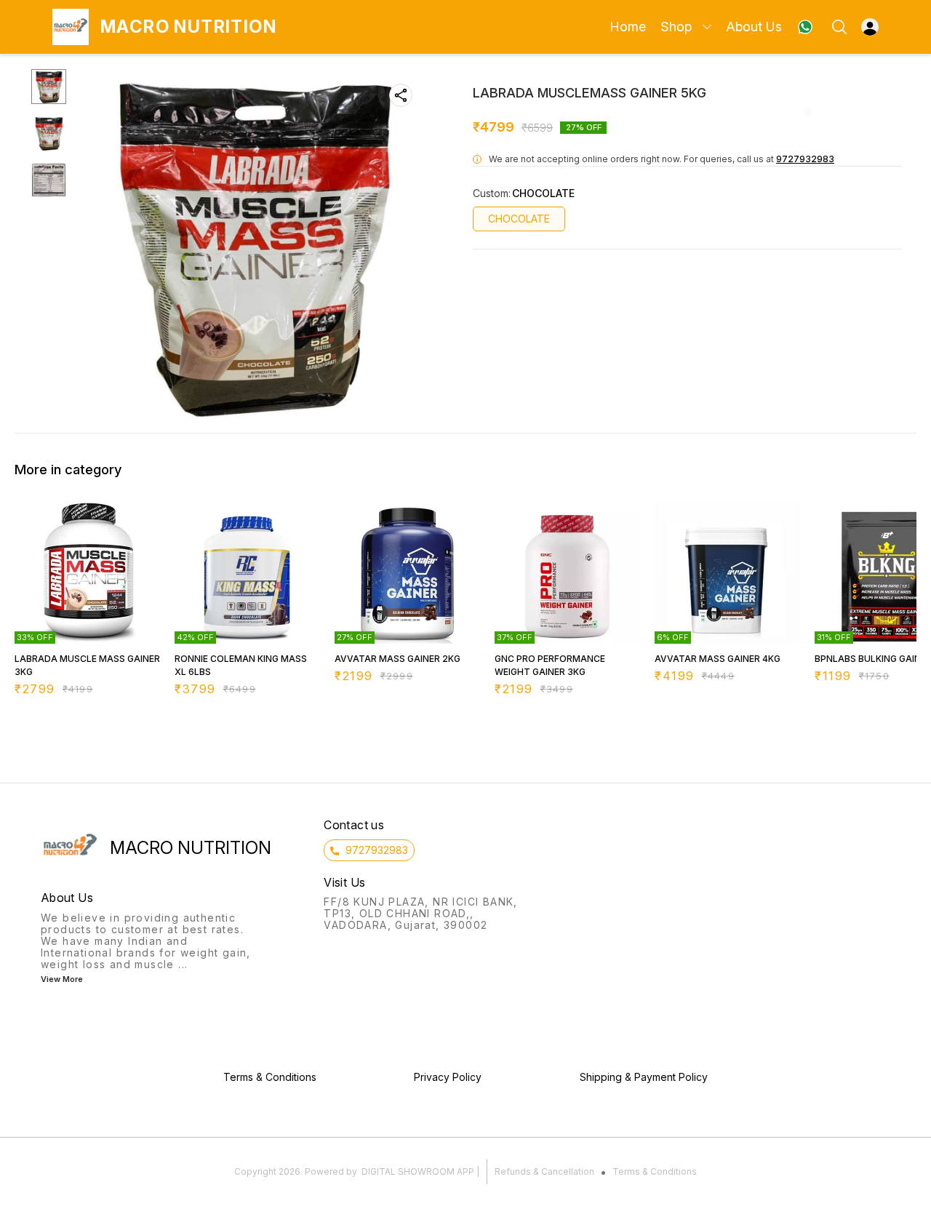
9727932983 (805, 158)
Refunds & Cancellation (544, 1171)
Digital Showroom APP (417, 1171)
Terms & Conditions (654, 1171)
